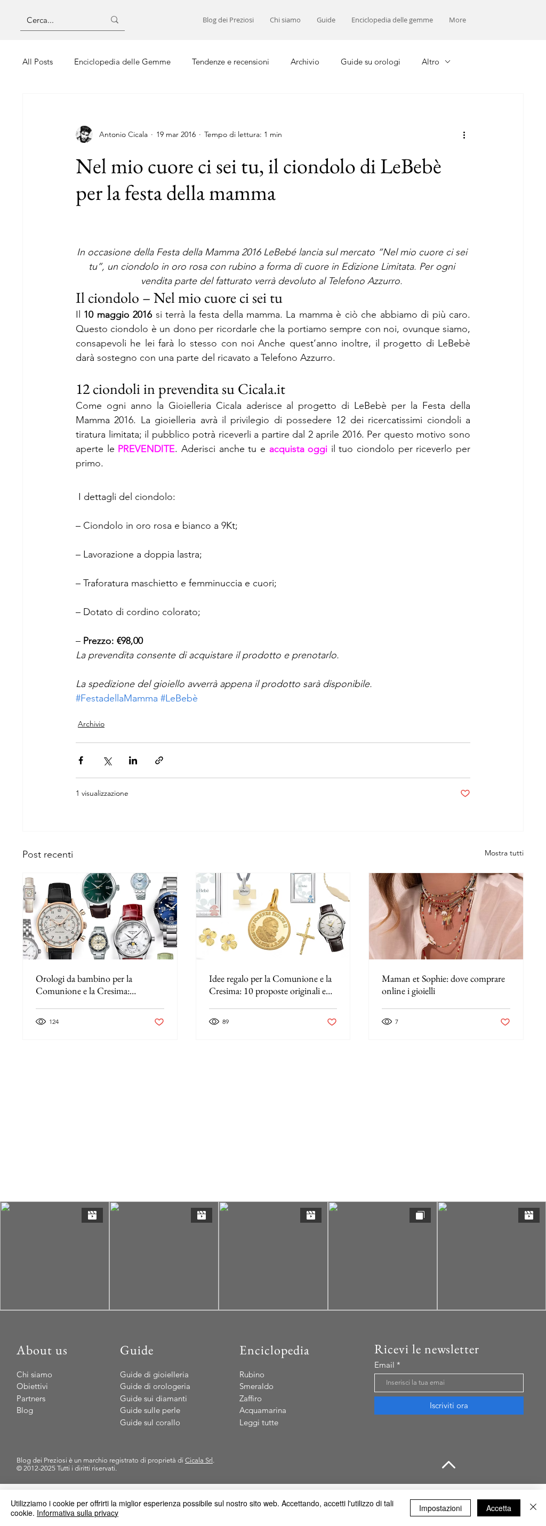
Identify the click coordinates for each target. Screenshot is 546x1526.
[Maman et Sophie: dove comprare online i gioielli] (446, 916)
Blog (25, 1410)
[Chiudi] (533, 1507)
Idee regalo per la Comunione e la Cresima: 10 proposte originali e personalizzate (270, 984)
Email (384, 1365)
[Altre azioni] (463, 134)
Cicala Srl (199, 1460)
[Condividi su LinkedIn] (133, 760)
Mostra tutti (504, 853)
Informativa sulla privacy (77, 1512)
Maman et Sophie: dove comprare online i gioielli (443, 984)
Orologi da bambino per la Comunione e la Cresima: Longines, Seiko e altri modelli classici (91, 984)
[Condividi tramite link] (159, 760)
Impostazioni (440, 1508)
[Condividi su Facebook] (81, 760)
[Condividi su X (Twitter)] (107, 760)
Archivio (91, 724)
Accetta (498, 1508)
